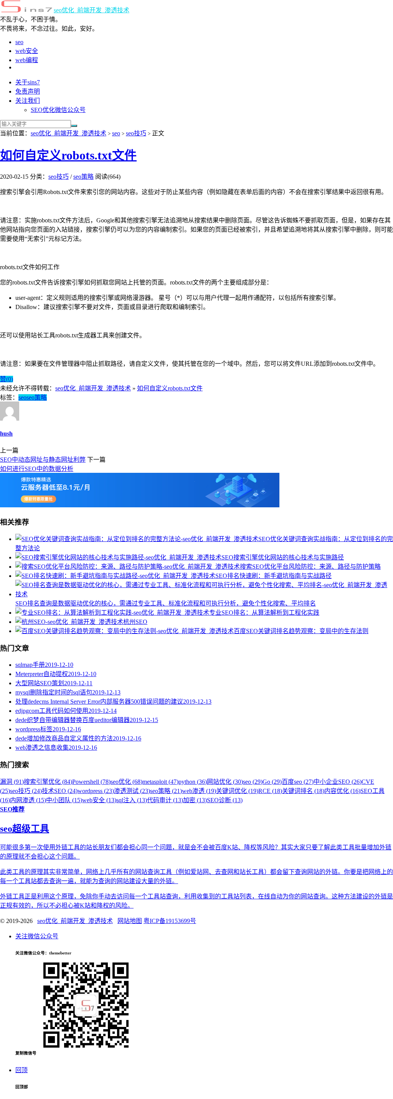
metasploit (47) (160, 781)
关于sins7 (27, 82)
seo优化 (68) (126, 781)
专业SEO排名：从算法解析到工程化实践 (264, 612)
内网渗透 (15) (28, 800)
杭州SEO (135, 622)
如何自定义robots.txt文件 (68, 155)
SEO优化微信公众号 (58, 110)
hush (6, 433)
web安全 (26, 51)
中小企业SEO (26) (338, 781)
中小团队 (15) (64, 800)
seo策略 (83, 176)
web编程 (26, 60)
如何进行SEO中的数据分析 (36, 469)
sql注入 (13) (131, 800)
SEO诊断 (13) (225, 800)
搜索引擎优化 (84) (48, 781)
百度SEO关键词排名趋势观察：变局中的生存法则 (301, 631)
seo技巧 (136, 133)
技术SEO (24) (60, 791)
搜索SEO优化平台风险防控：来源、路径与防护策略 (310, 566)
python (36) (192, 781)
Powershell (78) (91, 781)
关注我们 (27, 100)
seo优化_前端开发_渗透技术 (91, 10)
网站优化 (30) (225, 781)
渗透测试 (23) (132, 791)
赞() (6, 379)
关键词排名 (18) (303, 791)
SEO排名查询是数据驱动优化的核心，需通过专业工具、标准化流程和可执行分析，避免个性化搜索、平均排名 (165, 603)
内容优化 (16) (342, 791)
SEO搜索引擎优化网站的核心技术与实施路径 (282, 557)
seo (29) (253, 781)
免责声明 (27, 91)
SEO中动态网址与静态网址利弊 (43, 459)
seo (19, 42)
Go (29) (272, 781)
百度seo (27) (298, 781)
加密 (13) (195, 800)
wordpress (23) (96, 791)
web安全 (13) (99, 800)
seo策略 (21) (166, 791)
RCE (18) (270, 791)
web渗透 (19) (199, 791)
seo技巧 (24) (26, 791)
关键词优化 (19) (237, 791)
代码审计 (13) (165, 800)
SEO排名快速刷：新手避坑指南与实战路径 (273, 576)
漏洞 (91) (12, 781)
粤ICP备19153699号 (170, 921)
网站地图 (129, 921)
